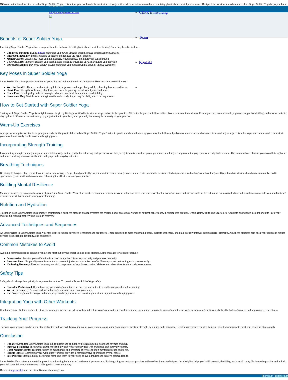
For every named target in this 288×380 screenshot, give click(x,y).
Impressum (267, 375)
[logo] (90, 52)
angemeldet (17, 370)
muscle (41, 52)
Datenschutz (281, 375)
